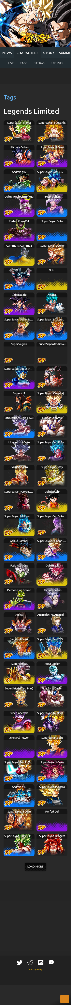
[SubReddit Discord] (41, 962)
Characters (27, 53)
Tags (23, 63)
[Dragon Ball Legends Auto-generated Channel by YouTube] (51, 962)
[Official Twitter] (20, 962)
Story (48, 53)
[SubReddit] (30, 962)
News (7, 53)
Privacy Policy (36, 969)
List (11, 63)
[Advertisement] (36, 76)
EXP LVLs (57, 63)
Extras (39, 63)
